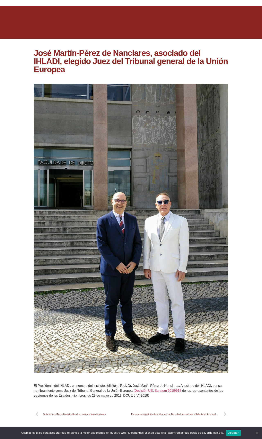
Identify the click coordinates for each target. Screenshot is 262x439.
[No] (257, 433)
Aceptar (233, 432)
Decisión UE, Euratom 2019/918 (157, 390)
